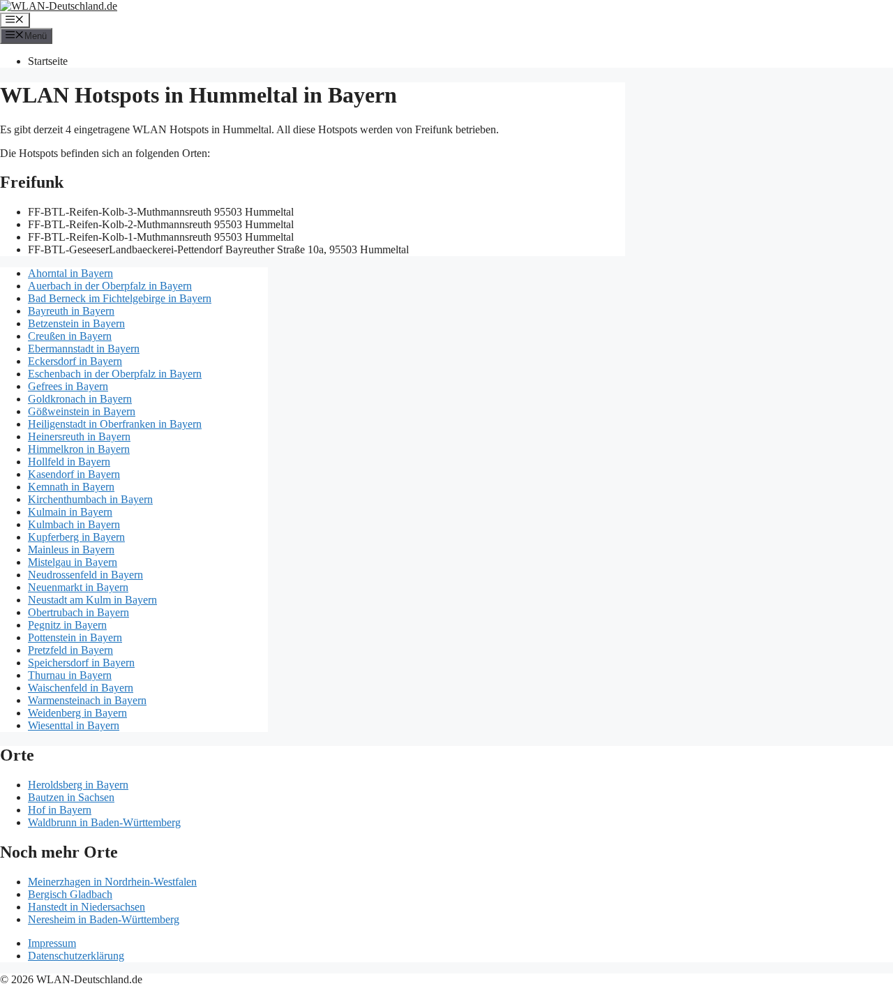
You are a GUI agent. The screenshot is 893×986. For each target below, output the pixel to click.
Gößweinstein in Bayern (81, 411)
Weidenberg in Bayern (77, 713)
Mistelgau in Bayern (72, 562)
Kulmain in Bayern (70, 512)
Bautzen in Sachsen (71, 797)
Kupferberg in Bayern (76, 537)
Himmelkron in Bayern (79, 449)
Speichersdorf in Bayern (81, 662)
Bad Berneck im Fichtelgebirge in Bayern (119, 298)
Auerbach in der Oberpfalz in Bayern (110, 286)
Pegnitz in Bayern (67, 625)
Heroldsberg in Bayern (78, 785)
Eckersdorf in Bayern (75, 361)
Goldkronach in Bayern (80, 399)
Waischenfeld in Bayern (80, 688)
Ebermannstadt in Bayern (84, 348)
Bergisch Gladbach (70, 894)
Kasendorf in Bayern (74, 474)
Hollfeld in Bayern (69, 462)
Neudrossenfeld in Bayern (85, 575)
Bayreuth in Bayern (71, 311)
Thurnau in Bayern (70, 675)
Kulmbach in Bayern (74, 524)
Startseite (48, 61)
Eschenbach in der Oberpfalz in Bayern (115, 374)
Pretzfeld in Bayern (70, 650)
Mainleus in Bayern (71, 549)
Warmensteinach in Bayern (87, 700)
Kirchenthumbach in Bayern (90, 499)
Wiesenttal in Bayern (73, 725)
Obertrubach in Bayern (78, 612)
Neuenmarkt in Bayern (78, 587)
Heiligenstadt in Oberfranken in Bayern (115, 424)
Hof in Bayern (59, 810)
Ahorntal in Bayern (70, 273)
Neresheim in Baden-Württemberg (103, 919)
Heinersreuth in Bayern (79, 436)
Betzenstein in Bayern (76, 323)
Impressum (52, 943)
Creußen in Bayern (70, 336)
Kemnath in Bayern (71, 487)
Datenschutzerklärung (76, 956)
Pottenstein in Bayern (75, 637)
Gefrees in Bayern (68, 386)
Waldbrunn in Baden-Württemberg (104, 822)
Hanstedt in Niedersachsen (86, 907)
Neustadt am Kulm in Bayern (92, 600)
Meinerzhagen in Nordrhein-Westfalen (112, 882)
